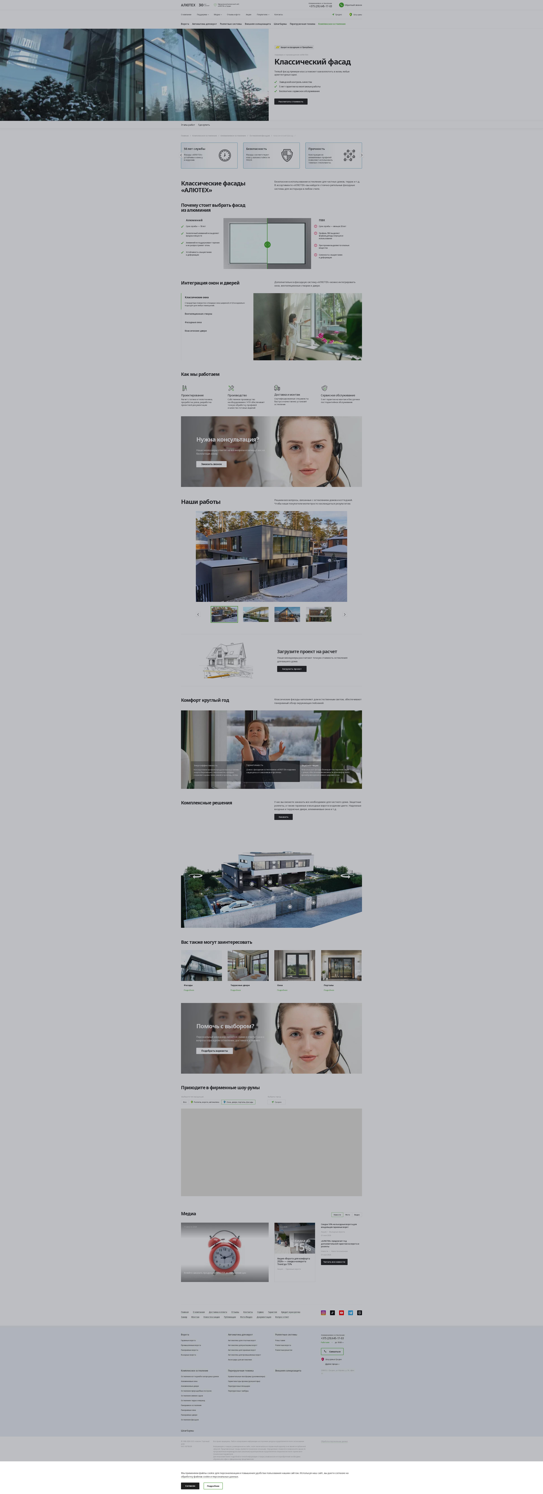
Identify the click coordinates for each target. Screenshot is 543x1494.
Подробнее (213, 1486)
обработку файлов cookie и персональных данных (209, 1476)
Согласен (190, 1485)
